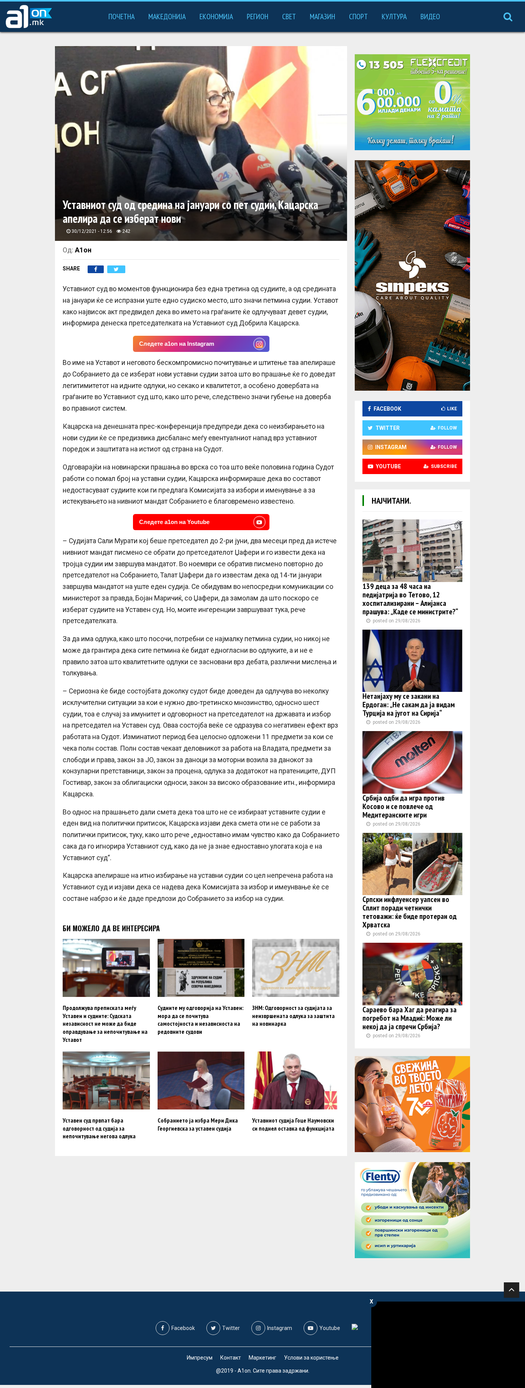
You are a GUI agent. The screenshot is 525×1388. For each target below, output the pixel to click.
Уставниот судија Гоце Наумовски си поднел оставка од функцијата (293, 1124)
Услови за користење (311, 1358)
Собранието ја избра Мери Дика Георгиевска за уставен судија (198, 1124)
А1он (83, 250)
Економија (216, 17)
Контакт (230, 1358)
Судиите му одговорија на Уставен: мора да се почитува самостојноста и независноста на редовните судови (200, 1019)
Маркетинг (262, 1358)
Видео (430, 17)
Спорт (358, 17)
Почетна (121, 17)
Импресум (200, 1358)
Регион (257, 17)
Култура (394, 17)
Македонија (167, 17)
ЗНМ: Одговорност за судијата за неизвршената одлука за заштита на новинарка (293, 1016)
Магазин (322, 17)
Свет (289, 17)
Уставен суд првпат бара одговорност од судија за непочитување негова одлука (99, 1128)
